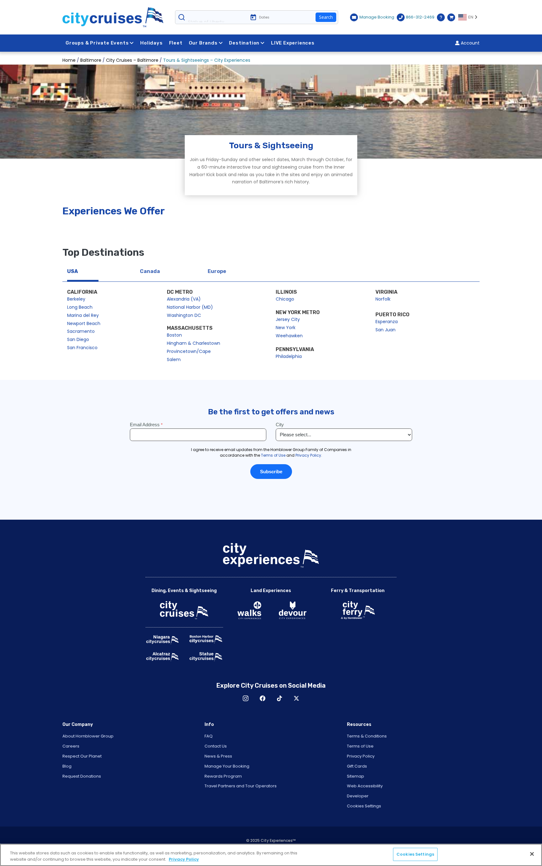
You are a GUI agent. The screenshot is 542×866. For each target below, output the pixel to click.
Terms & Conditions (367, 736)
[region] (271, 855)
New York (285, 327)
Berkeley (76, 299)
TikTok (279, 698)
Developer (358, 796)
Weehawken (289, 336)
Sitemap (355, 776)
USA (72, 271)
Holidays (151, 43)
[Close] (532, 854)
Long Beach (80, 307)
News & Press (218, 756)
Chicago (285, 299)
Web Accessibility (365, 786)
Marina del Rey (83, 315)
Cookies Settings (364, 806)
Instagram (245, 698)
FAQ (209, 736)
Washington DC (184, 315)
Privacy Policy (361, 756)
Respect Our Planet (82, 756)
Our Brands (203, 43)
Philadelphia (289, 356)
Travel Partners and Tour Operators (241, 786)
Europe (217, 271)
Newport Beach (83, 323)
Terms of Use (360, 746)
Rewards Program (223, 776)
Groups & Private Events (97, 43)
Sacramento (81, 331)
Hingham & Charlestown (193, 343)
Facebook (262, 698)
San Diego (78, 339)
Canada (150, 271)
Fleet (176, 43)
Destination (244, 43)
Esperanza (386, 321)
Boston (174, 335)
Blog (67, 766)
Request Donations (81, 776)
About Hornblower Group (88, 736)
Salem (174, 359)
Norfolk (383, 299)
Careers (70, 746)
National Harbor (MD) (190, 307)
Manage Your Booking (227, 766)
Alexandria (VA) (184, 299)
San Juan (385, 330)
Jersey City (288, 319)
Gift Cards (357, 766)
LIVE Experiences (293, 43)
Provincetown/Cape (189, 351)
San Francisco (82, 347)
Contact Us (216, 746)
